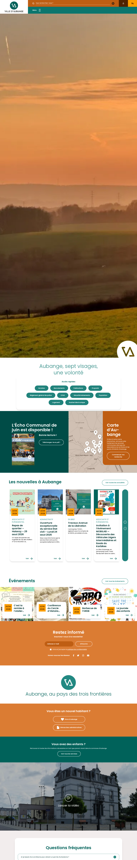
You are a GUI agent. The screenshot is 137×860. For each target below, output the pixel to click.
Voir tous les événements (115, 581)
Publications (78, 388)
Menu (34, 10)
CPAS (63, 395)
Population (103, 395)
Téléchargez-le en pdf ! (51, 442)
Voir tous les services (69, 754)
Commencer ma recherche (118, 456)
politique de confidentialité (77, 649)
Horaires (41, 388)
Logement (56, 402)
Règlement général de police (41, 395)
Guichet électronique (77, 402)
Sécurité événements (82, 395)
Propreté (95, 388)
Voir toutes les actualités (115, 483)
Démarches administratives (71, 727)
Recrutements (59, 388)
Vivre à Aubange (71, 719)
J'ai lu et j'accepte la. (69, 649)
